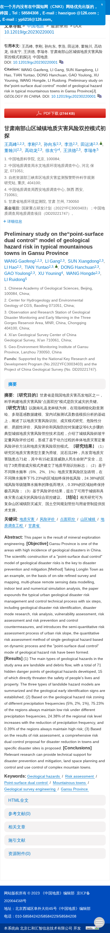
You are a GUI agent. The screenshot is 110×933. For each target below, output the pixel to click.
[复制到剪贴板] (61, 61)
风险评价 (48, 519)
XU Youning (49, 273)
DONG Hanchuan (78, 267)
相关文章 (16, 827)
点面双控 (68, 519)
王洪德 (69, 150)
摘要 (12, 384)
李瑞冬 (90, 150)
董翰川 (10, 150)
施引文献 (16, 840)
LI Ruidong (14, 279)
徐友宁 (51, 150)
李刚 (32, 144)
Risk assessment (80, 776)
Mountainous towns (70, 783)
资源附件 (19, 853)
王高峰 (10, 144)
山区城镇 (88, 519)
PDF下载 (59, 113)
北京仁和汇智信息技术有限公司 (46, 928)
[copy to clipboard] (99, 95)
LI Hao (10, 267)
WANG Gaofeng (19, 261)
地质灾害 (27, 519)
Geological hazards (44, 776)
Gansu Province (75, 789)
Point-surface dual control (26, 783)
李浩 (68, 144)
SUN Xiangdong (83, 261)
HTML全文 (18, 800)
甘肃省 (34, 525)
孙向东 (50, 144)
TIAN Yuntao (37, 267)
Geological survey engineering (30, 789)
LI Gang (52, 261)
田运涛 (87, 144)
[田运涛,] (101, 143)
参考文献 (19, 813)
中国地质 (35, 26)
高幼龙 (31, 150)
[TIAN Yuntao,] (56, 266)
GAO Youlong (17, 273)
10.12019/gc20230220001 (29, 32)
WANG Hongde (81, 273)
